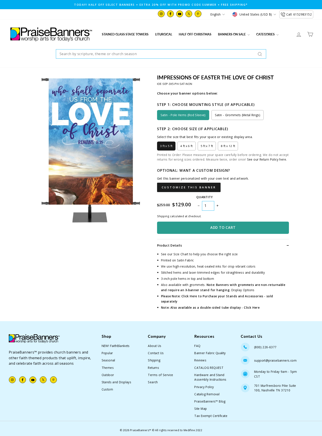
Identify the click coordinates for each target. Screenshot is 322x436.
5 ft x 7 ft (207, 146)
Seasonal (108, 360)
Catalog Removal (206, 394)
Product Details (169, 245)
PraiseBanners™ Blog (210, 401)
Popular (107, 353)
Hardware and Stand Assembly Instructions (210, 377)
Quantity (204, 197)
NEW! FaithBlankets (116, 346)
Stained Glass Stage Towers (125, 34)
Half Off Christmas (195, 34)
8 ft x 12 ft (228, 146)
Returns (153, 368)
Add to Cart (223, 227)
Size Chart (180, 254)
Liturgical (163, 34)
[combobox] (161, 54)
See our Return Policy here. (267, 159)
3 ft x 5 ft (166, 146)
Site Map (200, 408)
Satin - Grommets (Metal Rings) (237, 115)
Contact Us (156, 353)
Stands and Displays (116, 382)
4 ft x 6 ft (186, 146)
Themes (108, 368)
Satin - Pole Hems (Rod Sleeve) (183, 115)
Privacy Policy (204, 387)
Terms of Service (160, 375)
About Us (154, 346)
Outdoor (108, 375)
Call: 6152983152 (299, 14)
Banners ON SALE (232, 34)
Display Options (243, 290)
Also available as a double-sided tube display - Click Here (215, 307)
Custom (107, 389)
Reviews (200, 360)
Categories (265, 34)
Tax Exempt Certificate (210, 416)
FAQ (197, 346)
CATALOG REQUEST (208, 368)
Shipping (154, 360)
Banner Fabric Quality (210, 353)
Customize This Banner (189, 187)
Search (153, 382)
